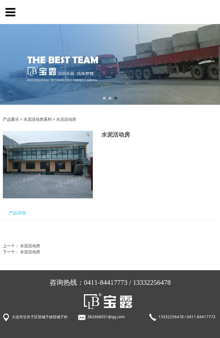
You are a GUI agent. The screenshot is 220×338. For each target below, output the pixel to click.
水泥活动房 (30, 245)
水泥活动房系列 (37, 119)
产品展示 (11, 119)
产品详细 (17, 213)
